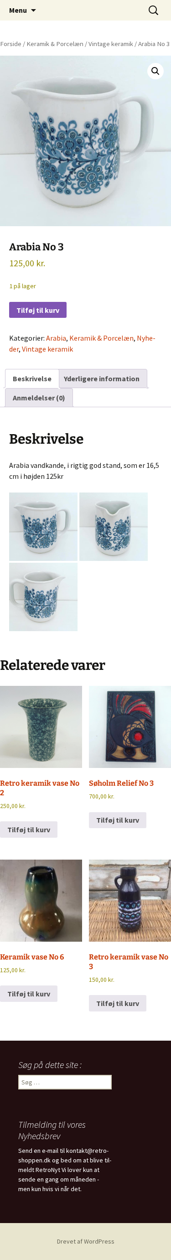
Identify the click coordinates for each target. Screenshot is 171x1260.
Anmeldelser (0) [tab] (39, 397)
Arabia (56, 337)
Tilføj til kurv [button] (28, 829)
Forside (10, 44)
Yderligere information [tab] (102, 378)
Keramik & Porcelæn (54, 44)
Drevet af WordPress (85, 1241)
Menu (18, 10)
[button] (155, 71)
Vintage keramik (110, 44)
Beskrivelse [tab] (32, 378)
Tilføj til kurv (37, 310)
